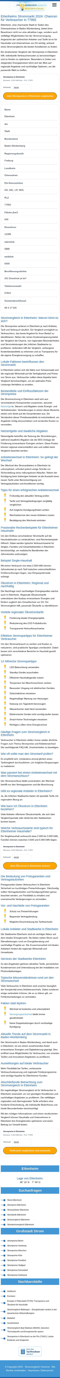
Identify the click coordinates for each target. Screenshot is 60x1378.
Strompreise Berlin (15, 1241)
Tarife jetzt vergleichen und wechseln (30, 1150)
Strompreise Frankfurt (16, 1260)
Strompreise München (16, 1250)
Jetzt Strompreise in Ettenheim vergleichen (30, 96)
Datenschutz (47, 1370)
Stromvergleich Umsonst (37, 1366)
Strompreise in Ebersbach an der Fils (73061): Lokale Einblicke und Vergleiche (30, 1338)
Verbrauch (7, 87)
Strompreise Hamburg (16, 1246)
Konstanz (11, 1296)
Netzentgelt (6, 406)
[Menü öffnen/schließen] (54, 5)
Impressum (33, 1370)
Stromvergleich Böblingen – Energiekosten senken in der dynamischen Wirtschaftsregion (32, 1311)
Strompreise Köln (14, 1255)
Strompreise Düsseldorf (17, 1270)
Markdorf (11, 1318)
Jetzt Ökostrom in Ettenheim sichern (30, 865)
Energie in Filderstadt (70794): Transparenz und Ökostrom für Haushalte (28, 1303)
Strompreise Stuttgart (16, 1265)
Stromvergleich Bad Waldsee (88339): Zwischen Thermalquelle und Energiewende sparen (28, 1330)
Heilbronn (11, 1291)
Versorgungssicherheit (21, 1014)
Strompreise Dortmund (17, 1275)
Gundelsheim (13, 1323)
